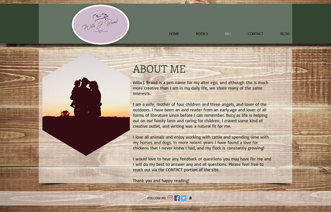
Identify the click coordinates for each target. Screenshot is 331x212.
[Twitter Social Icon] (183, 198)
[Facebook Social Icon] (177, 198)
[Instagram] (170, 198)
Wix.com (194, 209)
